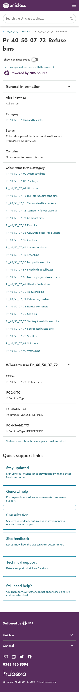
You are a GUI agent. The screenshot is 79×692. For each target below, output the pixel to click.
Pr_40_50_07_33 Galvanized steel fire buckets (33, 232)
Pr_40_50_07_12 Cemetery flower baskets (31, 210)
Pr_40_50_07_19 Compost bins (25, 218)
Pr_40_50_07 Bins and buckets (20, 31)
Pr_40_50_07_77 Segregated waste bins (30, 328)
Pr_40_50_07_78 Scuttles (21, 336)
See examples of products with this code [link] (27, 67)
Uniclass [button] (9, 635)
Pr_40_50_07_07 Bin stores (22, 188)
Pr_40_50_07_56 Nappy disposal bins (28, 262)
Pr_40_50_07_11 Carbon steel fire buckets (31, 203)
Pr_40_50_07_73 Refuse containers (27, 306)
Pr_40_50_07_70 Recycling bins (25, 291)
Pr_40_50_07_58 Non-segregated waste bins (33, 277)
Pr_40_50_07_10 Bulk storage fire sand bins (32, 195)
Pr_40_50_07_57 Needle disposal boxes (29, 269)
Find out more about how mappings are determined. (36, 441)
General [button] (8, 646)
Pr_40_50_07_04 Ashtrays (22, 181)
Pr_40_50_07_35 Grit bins (21, 240)
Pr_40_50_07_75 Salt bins (21, 314)
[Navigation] (74, 5)
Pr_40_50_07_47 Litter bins (22, 255)
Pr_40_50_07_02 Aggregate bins (25, 173)
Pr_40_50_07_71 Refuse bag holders (27, 299)
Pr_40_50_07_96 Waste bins (23, 350)
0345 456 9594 (15, 664)
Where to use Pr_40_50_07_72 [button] (32, 365)
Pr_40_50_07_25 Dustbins (21, 225)
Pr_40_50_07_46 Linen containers (26, 247)
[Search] (71, 18)
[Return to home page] (15, 5)
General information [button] (23, 86)
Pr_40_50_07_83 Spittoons (22, 343)
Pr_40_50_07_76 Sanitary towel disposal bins (32, 321)
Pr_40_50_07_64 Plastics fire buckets (28, 284)
